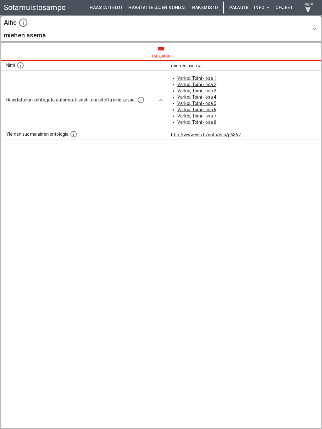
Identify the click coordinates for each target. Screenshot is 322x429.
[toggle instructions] (23, 23)
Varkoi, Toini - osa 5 (196, 103)
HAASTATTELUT (106, 7)
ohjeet (284, 7)
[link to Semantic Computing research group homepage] (308, 7)
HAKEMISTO (205, 7)
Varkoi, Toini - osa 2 (196, 84)
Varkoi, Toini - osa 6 (196, 109)
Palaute (238, 7)
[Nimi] (20, 65)
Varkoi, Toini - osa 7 (196, 115)
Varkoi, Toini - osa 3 (196, 90)
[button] (161, 28)
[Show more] (161, 100)
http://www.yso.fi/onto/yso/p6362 (206, 134)
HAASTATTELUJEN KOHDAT (157, 7)
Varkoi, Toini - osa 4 (196, 97)
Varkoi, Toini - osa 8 (196, 122)
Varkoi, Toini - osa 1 (196, 78)
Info (259, 7)
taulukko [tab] (161, 56)
